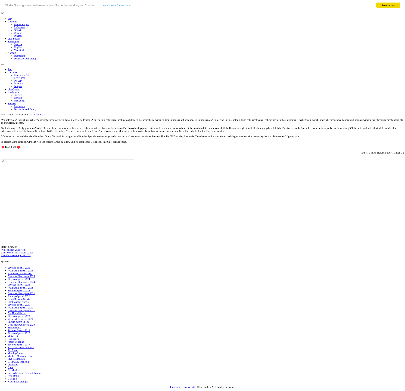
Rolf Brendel (14, 327)
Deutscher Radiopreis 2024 (21, 282)
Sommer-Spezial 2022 (19, 296)
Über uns (12, 21)
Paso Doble (13, 376)
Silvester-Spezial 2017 (19, 344)
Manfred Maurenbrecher (20, 356)
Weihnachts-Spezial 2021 (20, 307)
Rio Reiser (13, 350)
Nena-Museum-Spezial (19, 299)
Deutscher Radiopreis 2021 (21, 310)
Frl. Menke (13, 370)
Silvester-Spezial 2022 (19, 290)
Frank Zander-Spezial (18, 302)
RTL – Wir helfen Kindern (21, 347)
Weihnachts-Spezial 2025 (20, 270)
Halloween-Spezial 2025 (20, 273)
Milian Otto (13, 336)
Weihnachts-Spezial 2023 (20, 287)
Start (10, 18)
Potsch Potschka (16, 341)
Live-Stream (14, 38)
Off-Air (18, 30)
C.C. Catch (13, 339)
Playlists (18, 47)
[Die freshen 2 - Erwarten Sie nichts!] (2, 13)
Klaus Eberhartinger (18, 381)
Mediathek (19, 50)
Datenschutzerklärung (25, 58)
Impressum (19, 55)
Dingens (18, 35)
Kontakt (12, 53)
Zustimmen (388, 5)
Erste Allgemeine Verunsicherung (24, 373)
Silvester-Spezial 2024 (19, 279)
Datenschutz (189, 387)
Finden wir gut (21, 24)
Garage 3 (12, 378)
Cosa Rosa (13, 364)
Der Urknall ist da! (17, 313)
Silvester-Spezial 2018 (19, 333)
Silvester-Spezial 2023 (19, 284)
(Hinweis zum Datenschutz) (116, 5)
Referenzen (19, 27)
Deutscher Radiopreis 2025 (21, 276)
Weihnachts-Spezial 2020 (20, 319)
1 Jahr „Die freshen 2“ (19, 361)
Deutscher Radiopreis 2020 (21, 324)
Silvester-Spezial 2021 (19, 304)
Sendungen (13, 41)
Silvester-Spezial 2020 (19, 316)
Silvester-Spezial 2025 (19, 267)
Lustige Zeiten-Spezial (19, 321)
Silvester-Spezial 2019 (19, 330)
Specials (18, 44)
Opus (10, 367)
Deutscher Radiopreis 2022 (21, 293)
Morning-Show (15, 353)
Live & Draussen (16, 358)
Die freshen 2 (38, 114)
